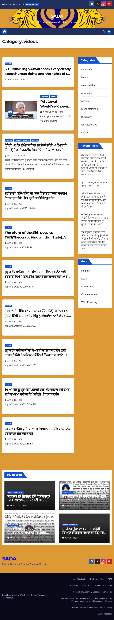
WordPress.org (89, 302)
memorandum (88, 85)
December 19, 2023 (53, 112)
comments (86, 69)
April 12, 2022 (14, 204)
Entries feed (87, 286)
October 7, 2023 (16, 156)
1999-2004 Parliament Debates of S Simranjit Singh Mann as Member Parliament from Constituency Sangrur (86, 599)
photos (8, 140)
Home (72, 579)
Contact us (107, 592)
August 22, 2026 (73, 538)
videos (8, 64)
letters (44, 96)
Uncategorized (89, 124)
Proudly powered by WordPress (16, 595)
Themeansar (7, 598)
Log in (84, 278)
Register (86, 271)
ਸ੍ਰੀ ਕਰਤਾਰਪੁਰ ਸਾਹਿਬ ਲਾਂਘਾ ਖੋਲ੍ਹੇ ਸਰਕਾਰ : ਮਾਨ (84, 498)
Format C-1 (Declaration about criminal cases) (92, 607)
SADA (57, 16)
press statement (22, 140)
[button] (104, 31)
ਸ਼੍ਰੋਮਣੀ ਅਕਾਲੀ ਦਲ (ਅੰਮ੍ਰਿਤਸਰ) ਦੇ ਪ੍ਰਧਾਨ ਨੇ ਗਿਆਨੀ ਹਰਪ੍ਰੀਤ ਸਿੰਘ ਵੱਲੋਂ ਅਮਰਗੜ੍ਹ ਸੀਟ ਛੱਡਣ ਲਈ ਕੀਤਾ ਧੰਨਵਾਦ (93, 200)
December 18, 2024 (17, 79)
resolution (86, 117)
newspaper (87, 93)
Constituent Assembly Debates (86, 592)
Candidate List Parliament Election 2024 (94, 579)
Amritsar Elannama (103, 585)
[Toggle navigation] (54, 31)
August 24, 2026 (18, 505)
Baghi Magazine (105, 614)
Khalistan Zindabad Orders (81, 585)
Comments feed (89, 294)
